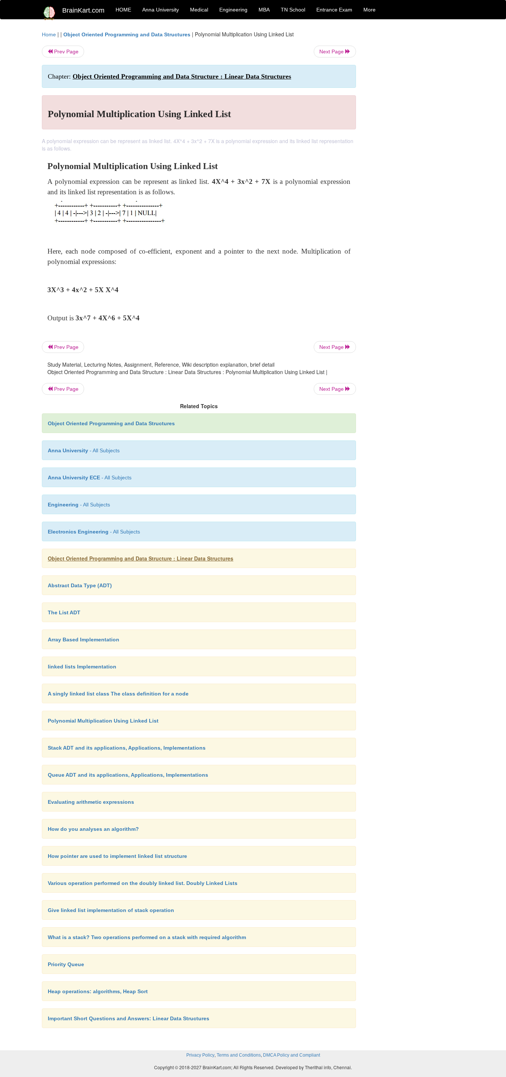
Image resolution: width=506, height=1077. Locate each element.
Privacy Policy (200, 1055)
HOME (123, 10)
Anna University (160, 10)
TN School (293, 10)
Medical (199, 10)
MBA (264, 10)
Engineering (233, 10)
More (369, 10)
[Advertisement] (416, 141)
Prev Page (66, 51)
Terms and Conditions (239, 1055)
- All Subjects (84, 450)
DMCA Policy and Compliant (291, 1055)
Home (49, 34)
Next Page (332, 51)
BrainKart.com (83, 10)
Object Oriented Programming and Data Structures (126, 34)
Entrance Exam (334, 10)
